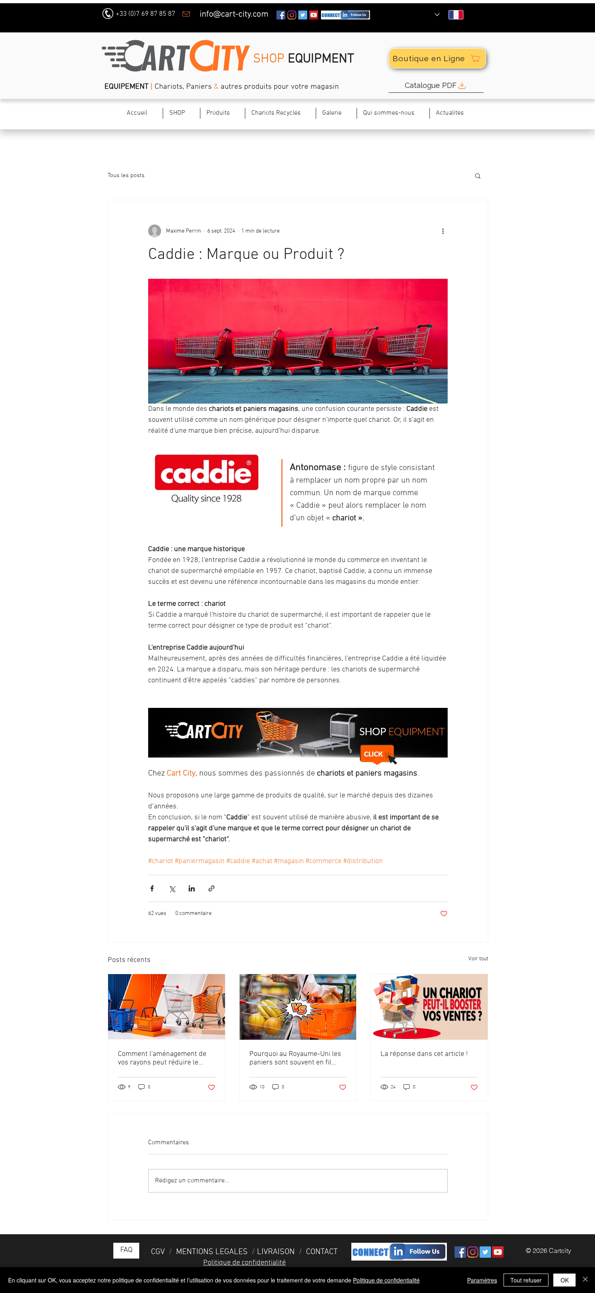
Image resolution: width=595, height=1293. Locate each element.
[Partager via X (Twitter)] (172, 888)
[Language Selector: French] (449, 14)
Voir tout (478, 958)
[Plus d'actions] (443, 231)
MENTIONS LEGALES (212, 1252)
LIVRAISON (276, 1252)
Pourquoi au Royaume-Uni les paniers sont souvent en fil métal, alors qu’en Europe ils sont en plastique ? (295, 1058)
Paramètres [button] (482, 1280)
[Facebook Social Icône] (280, 15)
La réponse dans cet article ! (424, 1054)
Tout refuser (526, 1280)
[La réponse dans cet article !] (429, 1007)
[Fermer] (585, 1280)
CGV (159, 1252)
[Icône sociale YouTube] (313, 15)
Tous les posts (126, 175)
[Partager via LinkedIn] (192, 888)
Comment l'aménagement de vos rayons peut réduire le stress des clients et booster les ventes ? (162, 1058)
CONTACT (322, 1252)
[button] (280, 113)
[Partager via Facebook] (152, 888)
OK (565, 1280)
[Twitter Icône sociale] (302, 15)
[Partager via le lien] (211, 888)
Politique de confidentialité (386, 1280)
